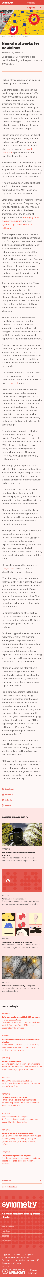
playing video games (12, 221)
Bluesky (9, 794)
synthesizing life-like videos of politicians (17, 227)
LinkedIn (8, 800)
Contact (6, 1231)
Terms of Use (7, 1267)
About (5, 1235)
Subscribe (8, 1226)
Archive (6, 1240)
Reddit (8, 805)
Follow (31, 2)
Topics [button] (31, 7)
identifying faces (31, 217)
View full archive (9, 1187)
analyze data (8, 569)
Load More (6, 1180)
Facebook (9, 789)
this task (14, 383)
